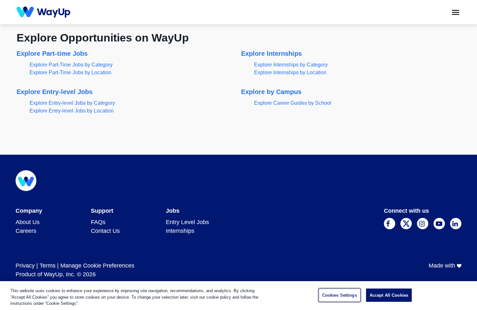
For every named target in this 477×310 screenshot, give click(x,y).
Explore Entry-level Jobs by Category (72, 103)
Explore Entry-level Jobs (54, 91)
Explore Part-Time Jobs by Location (70, 72)
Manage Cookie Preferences (97, 265)
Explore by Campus (271, 91)
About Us (28, 222)
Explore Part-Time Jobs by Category (71, 64)
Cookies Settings (339, 294)
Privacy (25, 265)
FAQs (98, 222)
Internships (180, 231)
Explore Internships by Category (291, 64)
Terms (47, 265)
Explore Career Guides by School (292, 103)
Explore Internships (271, 53)
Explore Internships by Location (290, 72)
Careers (26, 231)
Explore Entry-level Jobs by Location (72, 110)
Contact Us (105, 231)
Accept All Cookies (389, 294)
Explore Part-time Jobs (52, 53)
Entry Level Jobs (187, 222)
